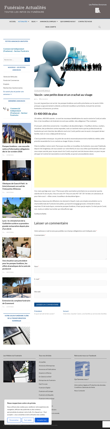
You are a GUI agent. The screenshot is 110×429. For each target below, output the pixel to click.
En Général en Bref (45, 377)
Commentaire (39, 235)
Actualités (22, 21)
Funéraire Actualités (25, 7)
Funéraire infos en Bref (46, 399)
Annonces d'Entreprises (47, 366)
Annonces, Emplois (48, 21)
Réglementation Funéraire (47, 409)
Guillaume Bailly (42, 90)
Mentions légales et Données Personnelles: (46, 425)
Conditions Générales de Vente (84, 387)
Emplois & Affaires (45, 373)
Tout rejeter (28, 420)
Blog (34, 21)
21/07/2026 (10, 307)
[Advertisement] (70, 172)
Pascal (31, 425)
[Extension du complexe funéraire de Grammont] (16, 287)
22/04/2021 (44, 99)
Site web (37, 292)
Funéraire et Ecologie (46, 391)
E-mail (37, 279)
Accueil (12, 21)
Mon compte (50, 27)
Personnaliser (14, 420)
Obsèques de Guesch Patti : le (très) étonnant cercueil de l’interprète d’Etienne (15, 186)
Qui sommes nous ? (68, 21)
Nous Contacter (79, 391)
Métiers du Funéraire (46, 406)
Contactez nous (85, 21)
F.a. (37, 99)
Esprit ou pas (43, 384)
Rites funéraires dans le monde (49, 413)
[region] (28, 412)
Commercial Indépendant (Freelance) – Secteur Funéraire (16, 50)
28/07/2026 (10, 192)
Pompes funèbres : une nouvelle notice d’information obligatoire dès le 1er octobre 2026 (15, 149)
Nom (36, 266)
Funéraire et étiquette (46, 395)
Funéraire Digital (44, 388)
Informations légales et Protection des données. (90, 385)
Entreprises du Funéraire (47, 380)
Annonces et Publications (47, 369)
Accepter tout (41, 420)
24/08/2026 (10, 155)
